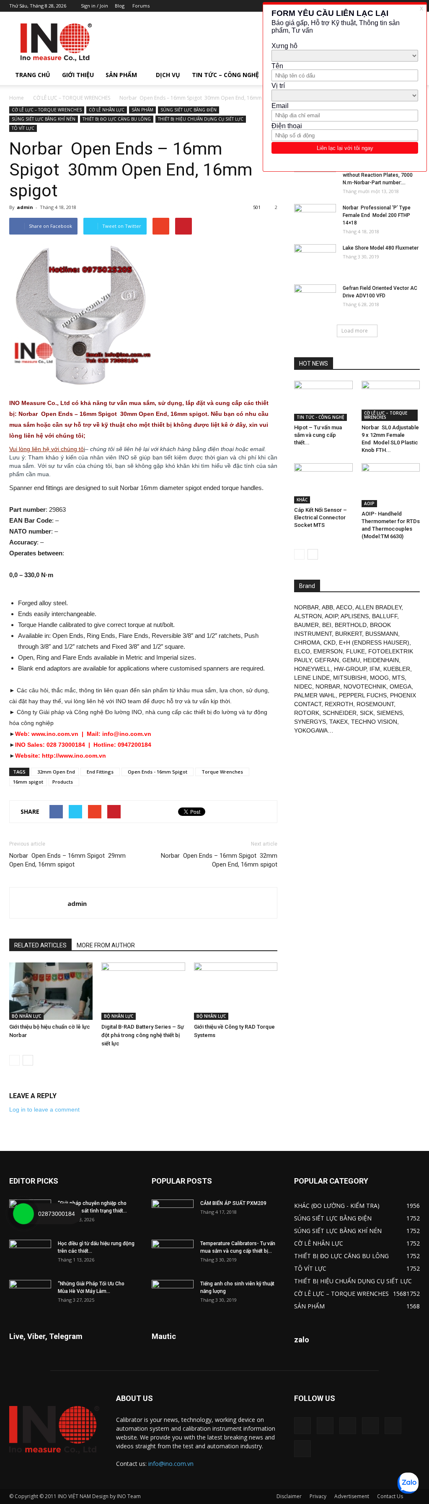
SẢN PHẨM (121, 75)
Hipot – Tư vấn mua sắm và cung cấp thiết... (318, 435)
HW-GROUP (350, 669)
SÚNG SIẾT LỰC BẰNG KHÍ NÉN (43, 119)
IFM (375, 669)
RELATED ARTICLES (40, 945)
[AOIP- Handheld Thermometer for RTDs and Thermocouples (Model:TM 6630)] (391, 485)
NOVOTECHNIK (365, 686)
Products (63, 782)
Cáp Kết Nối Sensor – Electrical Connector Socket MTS (320, 517)
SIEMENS (390, 712)
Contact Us (390, 1496)
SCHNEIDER (340, 712)
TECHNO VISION (374, 721)
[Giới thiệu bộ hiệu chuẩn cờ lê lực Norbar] (51, 991)
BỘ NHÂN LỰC (26, 1016)
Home (16, 97)
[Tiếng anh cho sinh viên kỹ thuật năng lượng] (173, 1294)
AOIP (369, 503)
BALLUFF (384, 616)
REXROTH (339, 704)
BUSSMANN (381, 633)
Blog (119, 6)
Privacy (318, 1496)
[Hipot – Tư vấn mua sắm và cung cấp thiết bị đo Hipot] (323, 401)
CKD (329, 642)
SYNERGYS (310, 721)
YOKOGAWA (311, 730)
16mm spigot (28, 782)
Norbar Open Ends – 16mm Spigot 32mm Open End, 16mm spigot (219, 860)
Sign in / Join (94, 6)
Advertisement (351, 1496)
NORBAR (306, 607)
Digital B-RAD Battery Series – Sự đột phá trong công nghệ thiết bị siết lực (142, 1035)
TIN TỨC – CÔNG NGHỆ (225, 75)
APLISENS (355, 616)
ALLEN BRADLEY (378, 607)
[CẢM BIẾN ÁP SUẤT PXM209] (173, 1214)
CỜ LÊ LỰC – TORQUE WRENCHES (71, 97)
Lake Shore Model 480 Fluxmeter (381, 248)
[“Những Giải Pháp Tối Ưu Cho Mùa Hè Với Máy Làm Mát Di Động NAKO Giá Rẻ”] (30, 1294)
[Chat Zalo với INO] (408, 1483)
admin (25, 207)
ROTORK (306, 712)
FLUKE (355, 651)
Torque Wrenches (222, 772)
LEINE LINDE (312, 677)
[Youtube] (302, 1448)
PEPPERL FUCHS (363, 695)
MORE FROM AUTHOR (106, 945)
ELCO (302, 651)
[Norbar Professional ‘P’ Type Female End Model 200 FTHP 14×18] (315, 218)
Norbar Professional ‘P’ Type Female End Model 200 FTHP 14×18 (377, 215)
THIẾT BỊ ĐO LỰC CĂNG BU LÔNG (117, 119)
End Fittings (100, 772)
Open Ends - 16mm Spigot (157, 772)
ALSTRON (308, 616)
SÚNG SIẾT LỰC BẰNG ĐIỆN (188, 110)
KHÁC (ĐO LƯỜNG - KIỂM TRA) (337, 1206)
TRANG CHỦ (32, 75)
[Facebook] (325, 1425)
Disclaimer (289, 1496)
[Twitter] (393, 1425)
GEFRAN (327, 660)
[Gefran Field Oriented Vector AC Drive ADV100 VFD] (315, 299)
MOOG (379, 677)
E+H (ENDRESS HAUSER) (374, 642)
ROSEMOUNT (375, 704)
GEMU (351, 660)
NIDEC (303, 686)
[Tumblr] (370, 1425)
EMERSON (328, 651)
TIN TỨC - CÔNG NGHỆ (320, 417)
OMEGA (400, 686)
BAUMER (306, 625)
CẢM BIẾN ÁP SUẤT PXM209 (233, 1203)
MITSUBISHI (350, 677)
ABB (327, 607)
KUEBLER (396, 669)
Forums (141, 6)
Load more (354, 330)
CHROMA (307, 642)
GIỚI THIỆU (78, 75)
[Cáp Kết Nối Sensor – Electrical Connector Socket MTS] (323, 483)
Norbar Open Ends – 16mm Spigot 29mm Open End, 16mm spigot (67, 860)
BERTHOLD (351, 625)
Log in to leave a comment (44, 1109)
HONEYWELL (312, 669)
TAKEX (338, 721)
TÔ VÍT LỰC (23, 128)
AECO (344, 607)
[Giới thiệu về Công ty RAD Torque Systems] (235, 991)
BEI (326, 625)
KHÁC (302, 500)
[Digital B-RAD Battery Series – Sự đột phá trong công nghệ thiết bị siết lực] (143, 991)
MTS (398, 677)
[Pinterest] (347, 1425)
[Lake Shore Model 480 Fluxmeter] (315, 258)
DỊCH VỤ (168, 75)
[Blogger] (302, 1425)
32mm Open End (55, 772)
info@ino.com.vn (171, 1464)
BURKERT (348, 633)
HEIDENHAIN (381, 660)
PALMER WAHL (315, 695)
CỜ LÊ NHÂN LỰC (106, 110)
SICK (366, 712)
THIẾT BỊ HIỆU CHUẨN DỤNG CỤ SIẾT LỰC (200, 119)
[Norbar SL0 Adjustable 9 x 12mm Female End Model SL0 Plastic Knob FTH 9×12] (391, 401)
